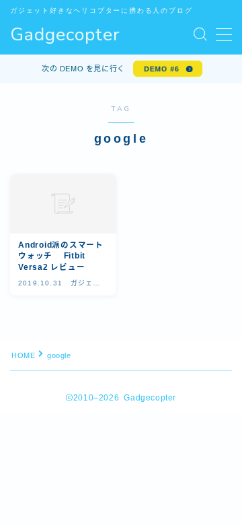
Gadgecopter (65, 35)
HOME (23, 355)
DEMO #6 (161, 69)
